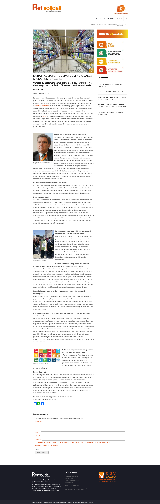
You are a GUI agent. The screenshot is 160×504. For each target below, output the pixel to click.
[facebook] (96, 18)
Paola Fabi (39, 89)
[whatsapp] (104, 18)
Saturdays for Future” (42, 106)
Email (37, 436)
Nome (37, 432)
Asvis (44, 116)
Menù (118, 18)
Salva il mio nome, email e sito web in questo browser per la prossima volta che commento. (73, 442)
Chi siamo (111, 18)
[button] (126, 18)
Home (92, 24)
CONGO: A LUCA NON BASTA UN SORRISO (111, 91)
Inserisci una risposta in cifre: (47, 445)
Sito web (38, 439)
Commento (39, 421)
